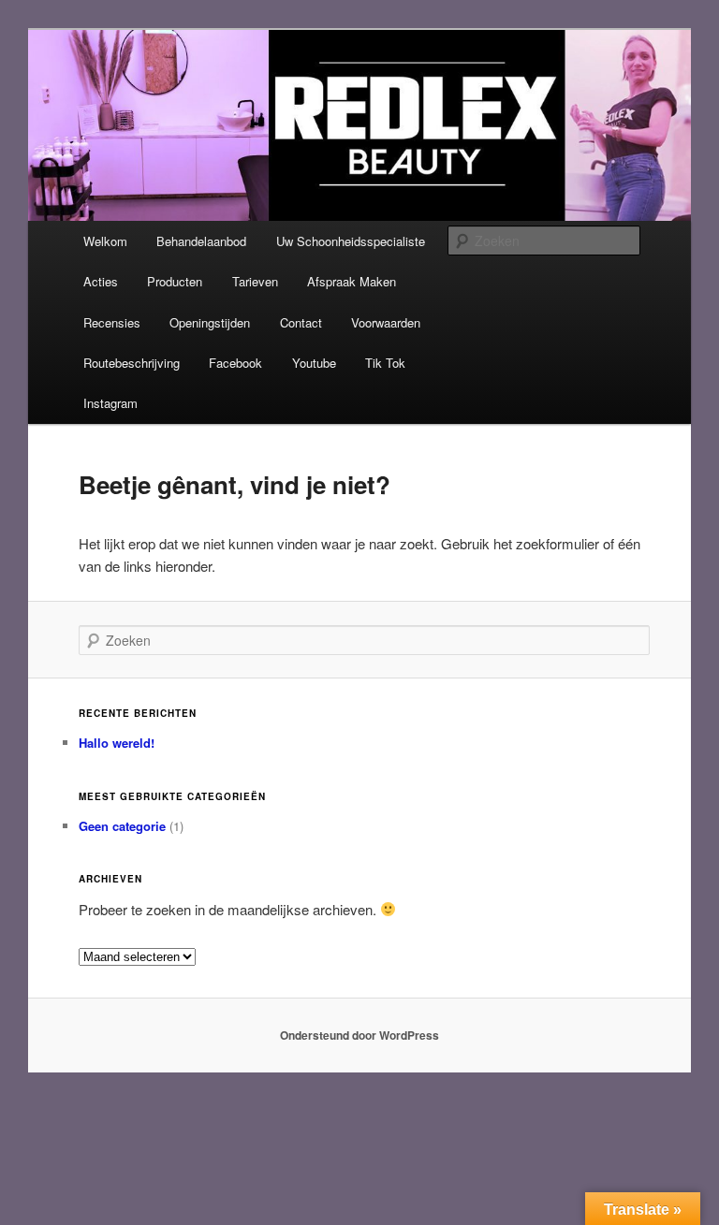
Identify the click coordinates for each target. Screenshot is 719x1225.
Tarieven (255, 281)
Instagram (110, 403)
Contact (301, 322)
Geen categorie (122, 826)
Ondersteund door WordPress (359, 1035)
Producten (174, 281)
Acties (100, 281)
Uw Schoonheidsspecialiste (350, 241)
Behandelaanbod (201, 241)
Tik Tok (385, 363)
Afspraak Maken (351, 281)
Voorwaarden (385, 322)
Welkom (105, 241)
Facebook (235, 363)
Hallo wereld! (116, 742)
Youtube (314, 363)
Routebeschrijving (131, 363)
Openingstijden (209, 322)
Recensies (111, 322)
